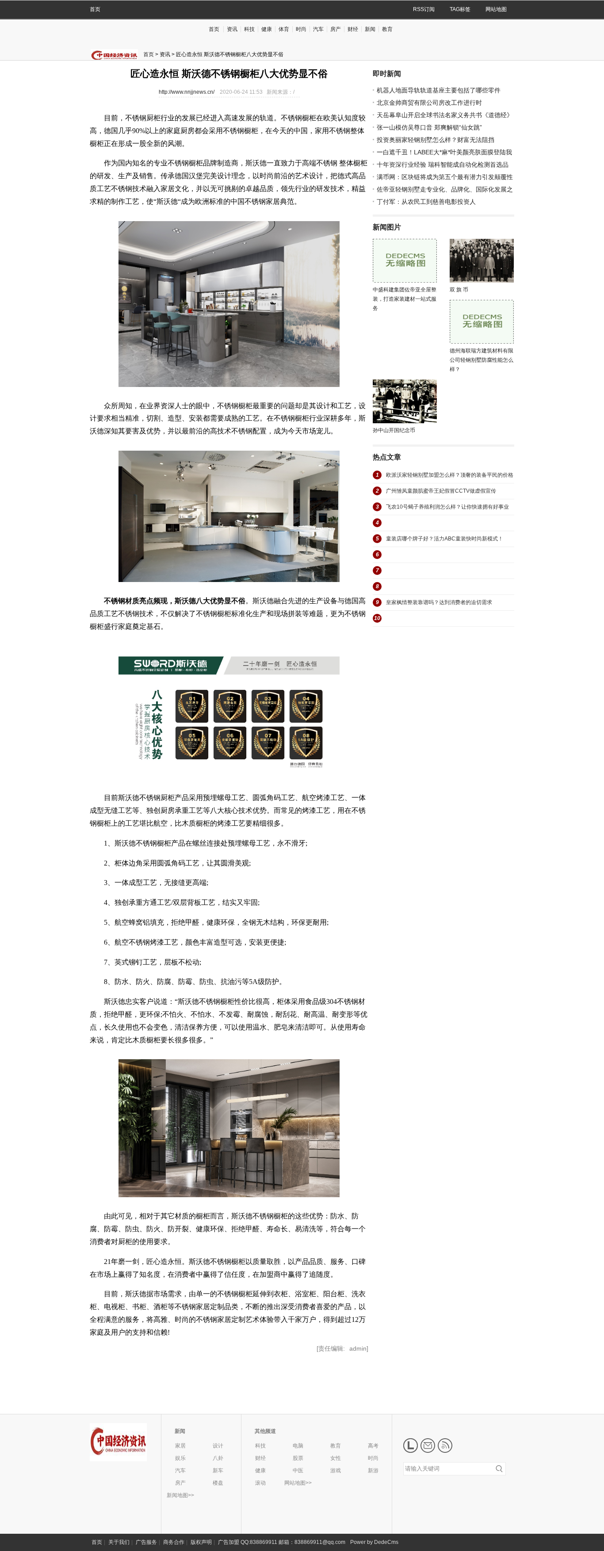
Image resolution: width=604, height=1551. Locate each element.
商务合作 (173, 1542)
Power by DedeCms (374, 1542)
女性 (335, 1458)
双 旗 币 (459, 290)
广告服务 (146, 1542)
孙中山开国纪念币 (394, 430)
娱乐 (180, 1458)
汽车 (318, 29)
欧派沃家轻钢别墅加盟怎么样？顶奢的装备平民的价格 (449, 475)
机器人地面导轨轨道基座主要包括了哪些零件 (439, 90)
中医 (298, 1470)
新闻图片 (387, 227)
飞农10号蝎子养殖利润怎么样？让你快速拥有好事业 (447, 507)
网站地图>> (298, 1483)
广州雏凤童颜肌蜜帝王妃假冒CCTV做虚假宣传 (441, 491)
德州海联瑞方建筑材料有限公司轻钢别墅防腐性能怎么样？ (481, 360)
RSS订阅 (424, 9)
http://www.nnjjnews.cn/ (186, 92)
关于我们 (119, 1542)
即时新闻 (387, 73)
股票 (298, 1458)
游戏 (335, 1470)
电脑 (298, 1446)
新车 (218, 1470)
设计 (218, 1446)
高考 (373, 1446)
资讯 (232, 29)
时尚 (301, 29)
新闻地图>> (180, 1495)
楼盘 (218, 1483)
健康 (266, 29)
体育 (284, 29)
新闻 (370, 29)
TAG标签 (460, 9)
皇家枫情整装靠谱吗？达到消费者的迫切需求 (439, 602)
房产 (335, 29)
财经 (353, 29)
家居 (180, 1446)
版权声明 (201, 1542)
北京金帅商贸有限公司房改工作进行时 (429, 102)
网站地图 (496, 9)
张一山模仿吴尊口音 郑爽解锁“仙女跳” (429, 127)
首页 (95, 9)
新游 (373, 1470)
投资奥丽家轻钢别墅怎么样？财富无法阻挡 (435, 139)
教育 (387, 29)
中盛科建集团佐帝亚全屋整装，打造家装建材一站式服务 (404, 299)
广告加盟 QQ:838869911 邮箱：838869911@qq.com (282, 1542)
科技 (249, 29)
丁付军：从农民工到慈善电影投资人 (426, 201)
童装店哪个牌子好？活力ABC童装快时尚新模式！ (444, 539)
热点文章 (387, 457)
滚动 (260, 1483)
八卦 (218, 1458)
